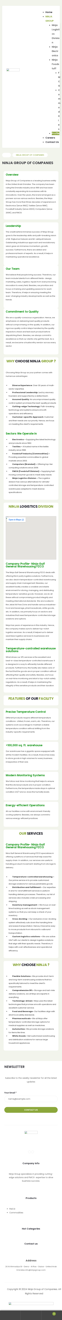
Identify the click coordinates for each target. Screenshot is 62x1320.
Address (31, 1260)
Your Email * (10, 1092)
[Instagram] (32, 1152)
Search (31, 1315)
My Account (10, 1315)
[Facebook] (29, 1152)
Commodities (16, 1212)
